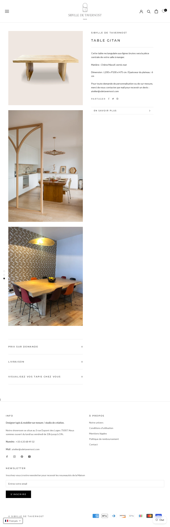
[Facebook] (109, 99)
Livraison (16, 361)
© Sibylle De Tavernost (26, 516)
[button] (13, 521)
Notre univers (96, 422)
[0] (163, 11)
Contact (93, 444)
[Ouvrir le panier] (156, 11)
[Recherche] (149, 11)
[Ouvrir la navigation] (7, 11)
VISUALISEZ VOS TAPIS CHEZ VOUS (34, 376)
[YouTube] (29, 456)
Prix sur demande (23, 346)
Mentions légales (98, 433)
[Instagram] (14, 456)
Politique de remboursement (104, 439)
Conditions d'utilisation (101, 428)
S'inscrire (18, 494)
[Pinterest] (117, 99)
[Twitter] (113, 99)
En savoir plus (105, 110)
